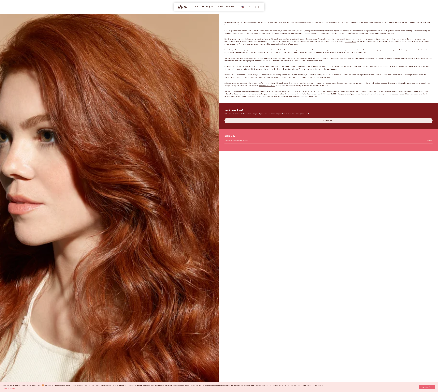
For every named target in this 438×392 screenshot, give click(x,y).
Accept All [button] (426, 387)
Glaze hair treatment (413, 94)
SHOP (197, 7)
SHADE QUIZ (207, 7)
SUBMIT (430, 140)
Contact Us (328, 120)
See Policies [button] (9, 388)
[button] (259, 7)
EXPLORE (219, 7)
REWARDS (230, 7)
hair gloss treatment (267, 85)
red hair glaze (350, 41)
